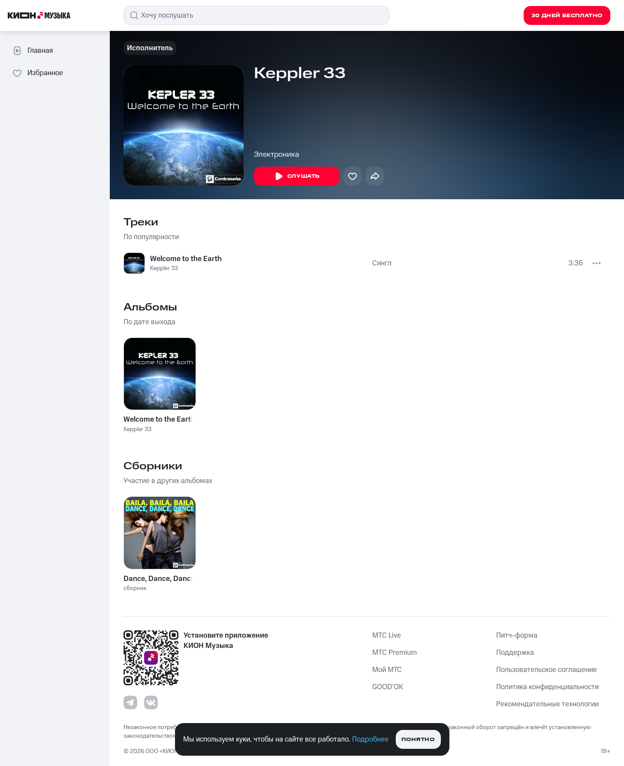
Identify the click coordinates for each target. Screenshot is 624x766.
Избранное (45, 73)
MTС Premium (394, 652)
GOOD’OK (387, 687)
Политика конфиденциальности (547, 687)
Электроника (276, 154)
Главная (40, 51)
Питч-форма (516, 635)
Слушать (303, 176)
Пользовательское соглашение (546, 670)
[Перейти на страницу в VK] (151, 702)
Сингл (382, 263)
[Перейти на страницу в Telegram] (130, 702)
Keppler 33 (164, 268)
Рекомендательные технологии (547, 704)
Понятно (417, 739)
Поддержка (515, 652)
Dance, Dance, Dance (159, 578)
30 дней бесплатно (567, 15)
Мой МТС (387, 670)
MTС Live (386, 635)
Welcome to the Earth (186, 259)
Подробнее (370, 739)
